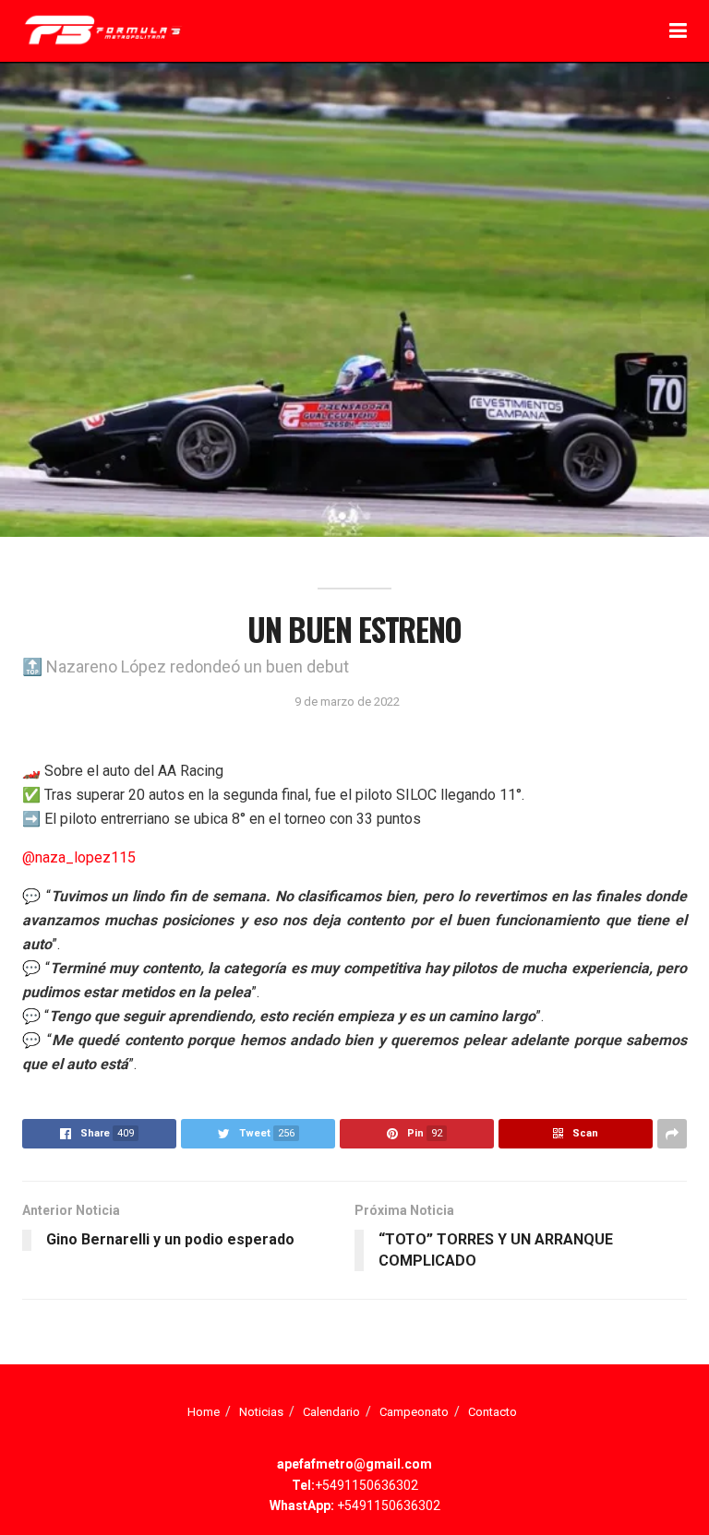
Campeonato (414, 1412)
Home (203, 1412)
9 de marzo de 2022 (347, 701)
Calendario (331, 1412)
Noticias (261, 1412)
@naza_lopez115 (79, 857)
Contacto (492, 1412)
